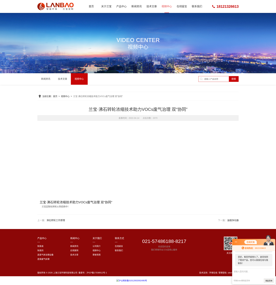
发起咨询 (268, 281)
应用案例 (74, 250)
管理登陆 (222, 273)
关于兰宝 (106, 6)
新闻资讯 (136, 6)
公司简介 (97, 246)
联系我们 (197, 6)
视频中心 (167, 6)
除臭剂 (40, 250)
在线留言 (182, 6)
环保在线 (213, 273)
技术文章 (151, 6)
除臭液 (40, 246)
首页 (91, 6)
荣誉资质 (97, 255)
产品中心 (121, 6)
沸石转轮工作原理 (56, 220)
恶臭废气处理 (43, 259)
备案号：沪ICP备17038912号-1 (92, 273)
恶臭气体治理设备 (45, 255)
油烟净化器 (233, 220)
